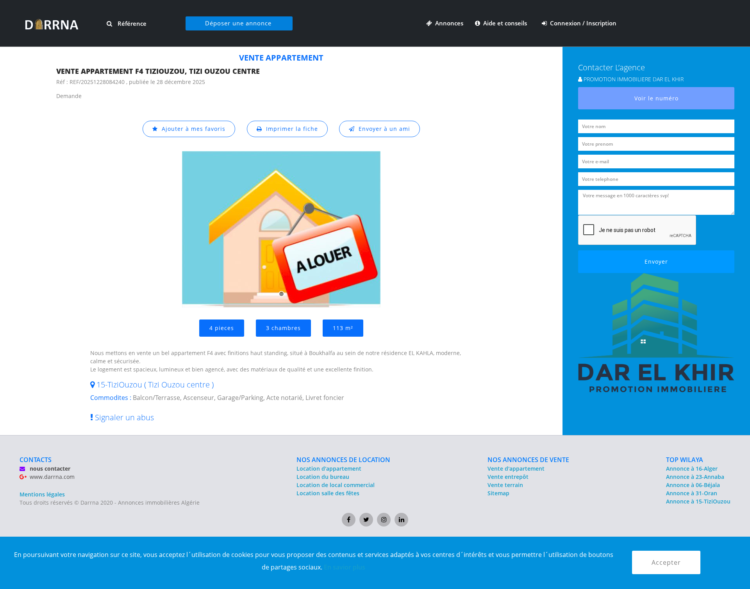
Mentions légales (42, 494)
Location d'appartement (328, 468)
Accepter (666, 562)
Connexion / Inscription (581, 23)
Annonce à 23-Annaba (695, 476)
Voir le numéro (656, 98)
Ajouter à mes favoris (191, 128)
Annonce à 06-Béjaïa (693, 485)
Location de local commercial (335, 485)
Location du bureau (322, 476)
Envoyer (656, 261)
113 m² (343, 328)
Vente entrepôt (508, 476)
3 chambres (283, 328)
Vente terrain (505, 485)
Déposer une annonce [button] (238, 23)
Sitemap (498, 493)
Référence (131, 23)
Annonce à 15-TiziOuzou (698, 501)
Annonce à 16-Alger (692, 468)
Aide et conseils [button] (504, 23)
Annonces (447, 23)
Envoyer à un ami (382, 128)
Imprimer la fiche (290, 128)
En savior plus (344, 567)
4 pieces (221, 328)
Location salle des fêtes (327, 493)
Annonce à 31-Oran (691, 493)
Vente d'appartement (516, 468)
